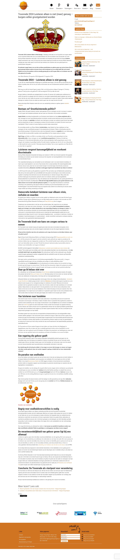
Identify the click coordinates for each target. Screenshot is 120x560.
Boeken (84, 8)
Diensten (59, 8)
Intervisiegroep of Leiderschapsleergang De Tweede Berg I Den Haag (92, 72)
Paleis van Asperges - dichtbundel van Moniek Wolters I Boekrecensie (88, 38)
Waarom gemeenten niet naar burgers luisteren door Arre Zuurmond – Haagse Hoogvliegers (43, 488)
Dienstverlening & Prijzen (25, 542)
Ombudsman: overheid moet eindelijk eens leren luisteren (53, 248)
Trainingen (68, 8)
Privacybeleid (22, 539)
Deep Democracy (49, 201)
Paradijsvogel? (78, 42)
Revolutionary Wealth (33, 361)
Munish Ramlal (45, 272)
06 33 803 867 (78, 25)
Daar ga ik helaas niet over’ (37, 274)
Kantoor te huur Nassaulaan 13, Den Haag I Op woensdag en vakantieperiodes (86, 33)
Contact (98, 8)
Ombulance (48, 281)
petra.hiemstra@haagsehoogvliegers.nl (84, 21)
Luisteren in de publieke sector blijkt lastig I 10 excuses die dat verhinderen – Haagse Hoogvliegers (45, 490)
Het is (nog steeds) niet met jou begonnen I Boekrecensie (86, 45)
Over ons (77, 8)
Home (51, 8)
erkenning (26, 304)
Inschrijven (64, 541)
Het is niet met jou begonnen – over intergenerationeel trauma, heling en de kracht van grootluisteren (87, 51)
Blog (91, 8)
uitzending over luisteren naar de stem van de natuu (51, 445)
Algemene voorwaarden (25, 537)
